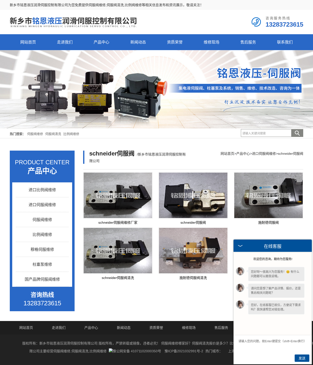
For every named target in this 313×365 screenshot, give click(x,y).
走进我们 (65, 42)
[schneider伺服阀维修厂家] (118, 195)
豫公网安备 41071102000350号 (137, 351)
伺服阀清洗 (53, 134)
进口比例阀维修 (42, 190)
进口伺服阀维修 (42, 205)
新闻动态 (138, 42)
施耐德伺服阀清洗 (193, 278)
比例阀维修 (71, 134)
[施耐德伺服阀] (268, 195)
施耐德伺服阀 (268, 222)
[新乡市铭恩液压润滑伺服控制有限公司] (73, 31)
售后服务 (248, 42)
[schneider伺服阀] (193, 195)
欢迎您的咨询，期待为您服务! (272, 259)
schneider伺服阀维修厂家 (117, 222)
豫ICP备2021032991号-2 (184, 351)
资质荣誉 (175, 42)
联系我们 (285, 42)
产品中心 (101, 42)
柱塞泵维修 (42, 264)
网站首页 (28, 42)
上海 (231, 351)
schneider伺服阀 (290, 153)
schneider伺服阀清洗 (118, 278)
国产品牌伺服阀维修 (42, 279)
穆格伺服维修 (42, 249)
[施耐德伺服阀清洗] (193, 250)
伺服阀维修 (97, 5)
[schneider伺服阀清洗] (118, 250)
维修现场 (211, 42)
